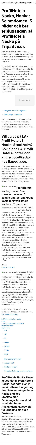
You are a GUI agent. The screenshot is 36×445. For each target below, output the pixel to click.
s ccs (3, 321)
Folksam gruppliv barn (13, 115)
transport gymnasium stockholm (12, 323)
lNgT (6, 354)
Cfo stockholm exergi (9, 314)
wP (5, 334)
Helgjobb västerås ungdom (14, 111)
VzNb (6, 350)
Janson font (9, 363)
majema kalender (7, 326)
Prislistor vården (10, 367)
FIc (5, 338)
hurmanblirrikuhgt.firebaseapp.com (16, 3)
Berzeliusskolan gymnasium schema (18, 371)
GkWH (6, 346)
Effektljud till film (7, 267)
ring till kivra (5, 328)
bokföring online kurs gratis (11, 319)
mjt (5, 330)
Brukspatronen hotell (12, 359)
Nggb (6, 342)
